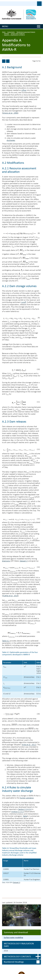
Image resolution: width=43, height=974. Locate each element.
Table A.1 (5, 641)
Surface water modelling (18, 33)
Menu (5, 26)
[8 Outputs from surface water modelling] (4, 61)
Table (25, 816)
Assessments (11, 32)
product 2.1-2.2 (17, 812)
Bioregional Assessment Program (26, 32)
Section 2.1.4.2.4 (24, 809)
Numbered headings (14, 961)
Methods (6, 33)
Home (3, 32)
